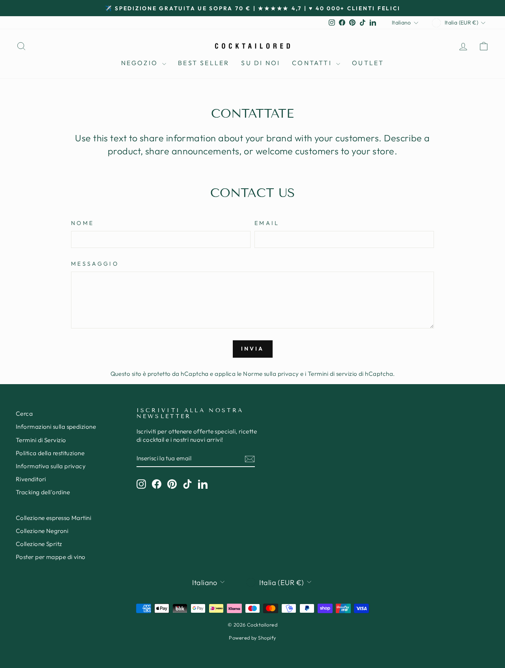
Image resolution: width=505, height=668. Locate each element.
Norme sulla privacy (271, 373)
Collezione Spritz (39, 544)
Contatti (313, 63)
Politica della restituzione (50, 453)
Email (267, 223)
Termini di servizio (332, 373)
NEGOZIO (141, 63)
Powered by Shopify (252, 637)
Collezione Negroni (42, 531)
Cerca (24, 413)
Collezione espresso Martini (53, 518)
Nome (82, 223)
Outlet (368, 63)
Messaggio (95, 263)
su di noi (260, 63)
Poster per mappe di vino (51, 557)
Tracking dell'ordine (43, 492)
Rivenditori (31, 479)
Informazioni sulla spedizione (56, 426)
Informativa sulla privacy (51, 466)
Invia (252, 348)
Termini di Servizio (41, 440)
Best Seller (203, 63)
